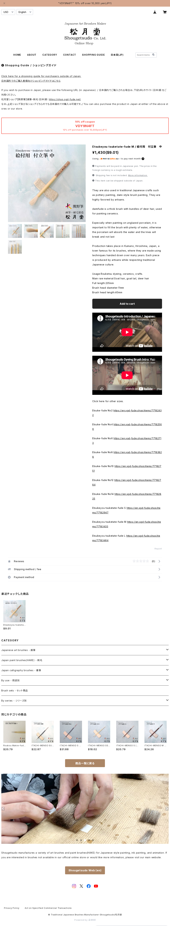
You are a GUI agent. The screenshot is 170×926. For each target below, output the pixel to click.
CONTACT (69, 54)
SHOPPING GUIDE (93, 54)
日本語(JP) (117, 54)
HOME (17, 54)
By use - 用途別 (10, 680)
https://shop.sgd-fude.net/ (65, 99)
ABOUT (31, 54)
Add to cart (127, 303)
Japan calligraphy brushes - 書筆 (21, 670)
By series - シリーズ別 (14, 700)
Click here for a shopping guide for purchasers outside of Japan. (41, 76)
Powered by (81, 920)
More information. (138, 175)
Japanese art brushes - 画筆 (18, 650)
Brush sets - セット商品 (14, 690)
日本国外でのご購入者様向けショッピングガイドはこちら (31, 80)
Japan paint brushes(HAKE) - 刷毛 (21, 660)
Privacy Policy (11, 908)
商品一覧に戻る (85, 763)
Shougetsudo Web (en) (85, 870)
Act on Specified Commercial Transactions (48, 908)
